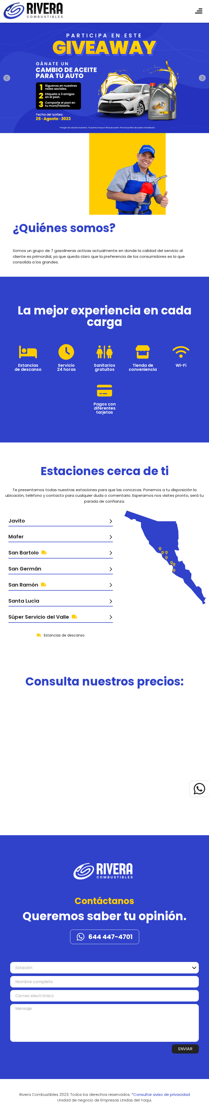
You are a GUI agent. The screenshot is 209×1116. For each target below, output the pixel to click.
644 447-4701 (110, 936)
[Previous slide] (6, 77)
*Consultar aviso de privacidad (161, 1094)
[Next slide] (202, 77)
